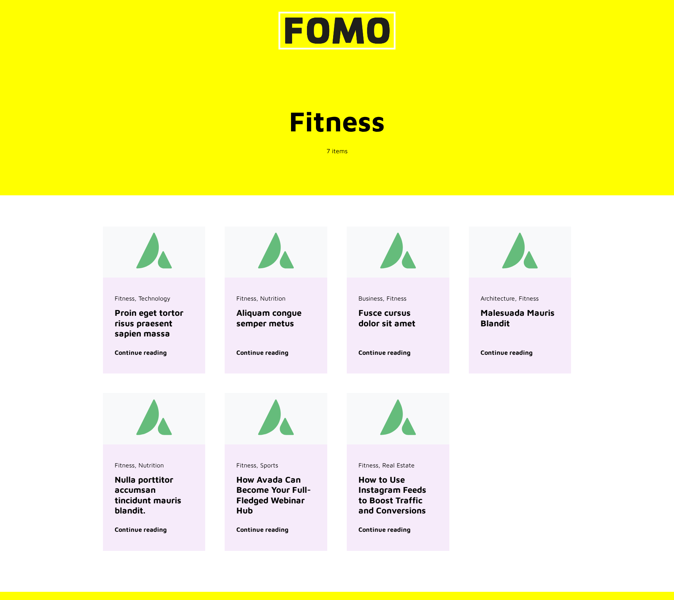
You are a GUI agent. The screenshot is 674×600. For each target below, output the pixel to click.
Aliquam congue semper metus (269, 318)
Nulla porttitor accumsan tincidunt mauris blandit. (148, 494)
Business (370, 298)
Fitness (125, 298)
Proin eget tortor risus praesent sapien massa (149, 323)
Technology (154, 298)
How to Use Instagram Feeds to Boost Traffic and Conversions (392, 494)
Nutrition (273, 298)
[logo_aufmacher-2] (337, 14)
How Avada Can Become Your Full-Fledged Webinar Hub (273, 494)
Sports (269, 465)
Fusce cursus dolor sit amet (386, 318)
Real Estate (398, 465)
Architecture (498, 298)
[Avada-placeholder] (154, 229)
